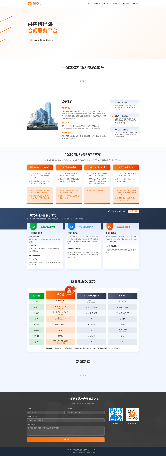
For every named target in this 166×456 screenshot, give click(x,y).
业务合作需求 (31, 424)
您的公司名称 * (32, 416)
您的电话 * (31, 409)
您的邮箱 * (71, 409)
